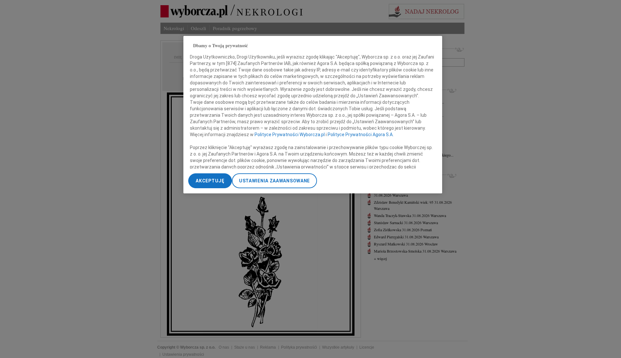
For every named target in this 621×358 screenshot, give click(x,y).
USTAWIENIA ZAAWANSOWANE (274, 180)
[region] (312, 114)
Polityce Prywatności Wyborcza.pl (290, 134)
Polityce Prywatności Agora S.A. (361, 134)
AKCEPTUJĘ (210, 180)
